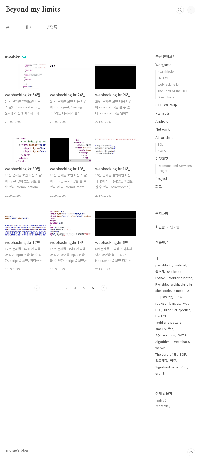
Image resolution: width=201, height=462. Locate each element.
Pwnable (162, 113)
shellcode (174, 271)
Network (162, 129)
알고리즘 (161, 360)
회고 (158, 186)
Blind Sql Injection (177, 309)
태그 (28, 27)
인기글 (175, 226)
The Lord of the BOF (173, 90)
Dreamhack (166, 97)
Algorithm (164, 137)
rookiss (160, 303)
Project (161, 178)
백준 (173, 360)
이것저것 (161, 158)
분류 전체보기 (165, 56)
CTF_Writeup (166, 105)
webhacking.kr (168, 84)
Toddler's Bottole (168, 322)
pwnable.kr (166, 71)
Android (161, 121)
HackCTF (164, 78)
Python (160, 278)
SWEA (162, 150)
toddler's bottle (180, 278)
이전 (37, 288)
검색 (180, 9)
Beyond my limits (33, 9)
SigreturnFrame (166, 367)
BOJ (160, 144)
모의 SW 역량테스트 (169, 297)
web (186, 303)
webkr (160, 348)
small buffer (164, 328)
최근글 (160, 226)
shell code (163, 290)
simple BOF (182, 290)
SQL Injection (165, 335)
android (180, 265)
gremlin (160, 373)
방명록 (51, 27)
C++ (184, 367)
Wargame (163, 64)
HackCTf (161, 316)
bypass (174, 303)
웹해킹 (159, 271)
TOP (191, 452)
